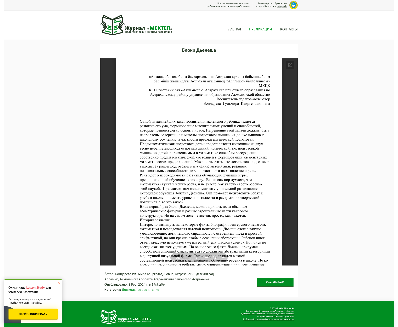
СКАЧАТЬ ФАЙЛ (275, 282)
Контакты (289, 29)
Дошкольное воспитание (140, 290)
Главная (234, 29)
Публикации (260, 29)
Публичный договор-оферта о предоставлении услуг (268, 319)
